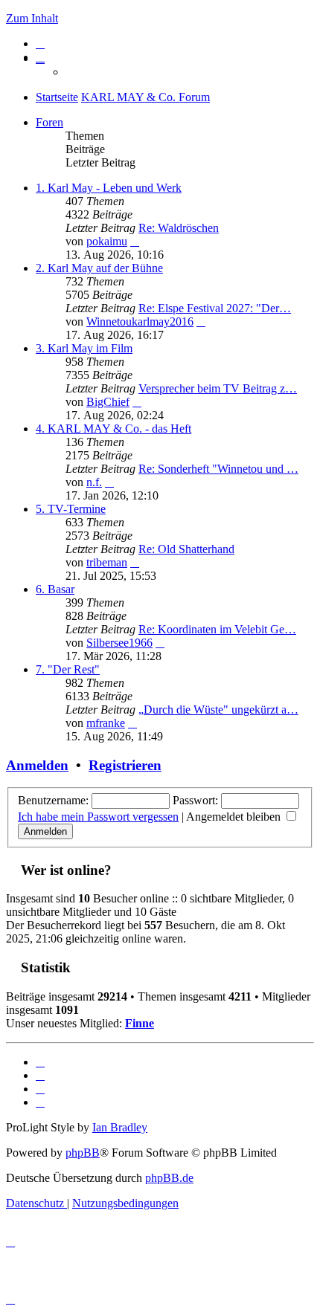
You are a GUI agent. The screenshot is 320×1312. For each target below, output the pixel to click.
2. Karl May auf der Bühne (99, 268)
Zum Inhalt (32, 18)
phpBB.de (169, 1178)
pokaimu (106, 241)
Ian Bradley (119, 1127)
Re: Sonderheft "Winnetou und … (218, 468)
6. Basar (55, 589)
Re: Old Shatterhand (186, 549)
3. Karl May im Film (84, 348)
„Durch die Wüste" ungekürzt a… (218, 709)
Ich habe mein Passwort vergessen (98, 816)
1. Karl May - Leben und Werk (109, 187)
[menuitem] (40, 43)
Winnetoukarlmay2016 (139, 321)
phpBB (82, 1152)
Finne (139, 1023)
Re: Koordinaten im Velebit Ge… (217, 629)
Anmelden (37, 765)
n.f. (94, 482)
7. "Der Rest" (68, 669)
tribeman (106, 562)
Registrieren (125, 765)
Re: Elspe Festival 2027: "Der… (214, 308)
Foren (49, 122)
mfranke (105, 723)
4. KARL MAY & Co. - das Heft (113, 428)
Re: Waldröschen (178, 228)
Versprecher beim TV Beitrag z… (217, 388)
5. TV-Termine (71, 508)
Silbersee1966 (119, 642)
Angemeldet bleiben (235, 816)
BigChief (107, 401)
